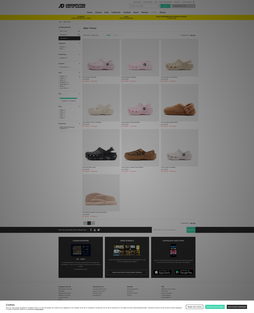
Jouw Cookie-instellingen (237, 307)
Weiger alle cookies (194, 307)
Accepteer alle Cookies (214, 307)
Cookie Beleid (39, 309)
